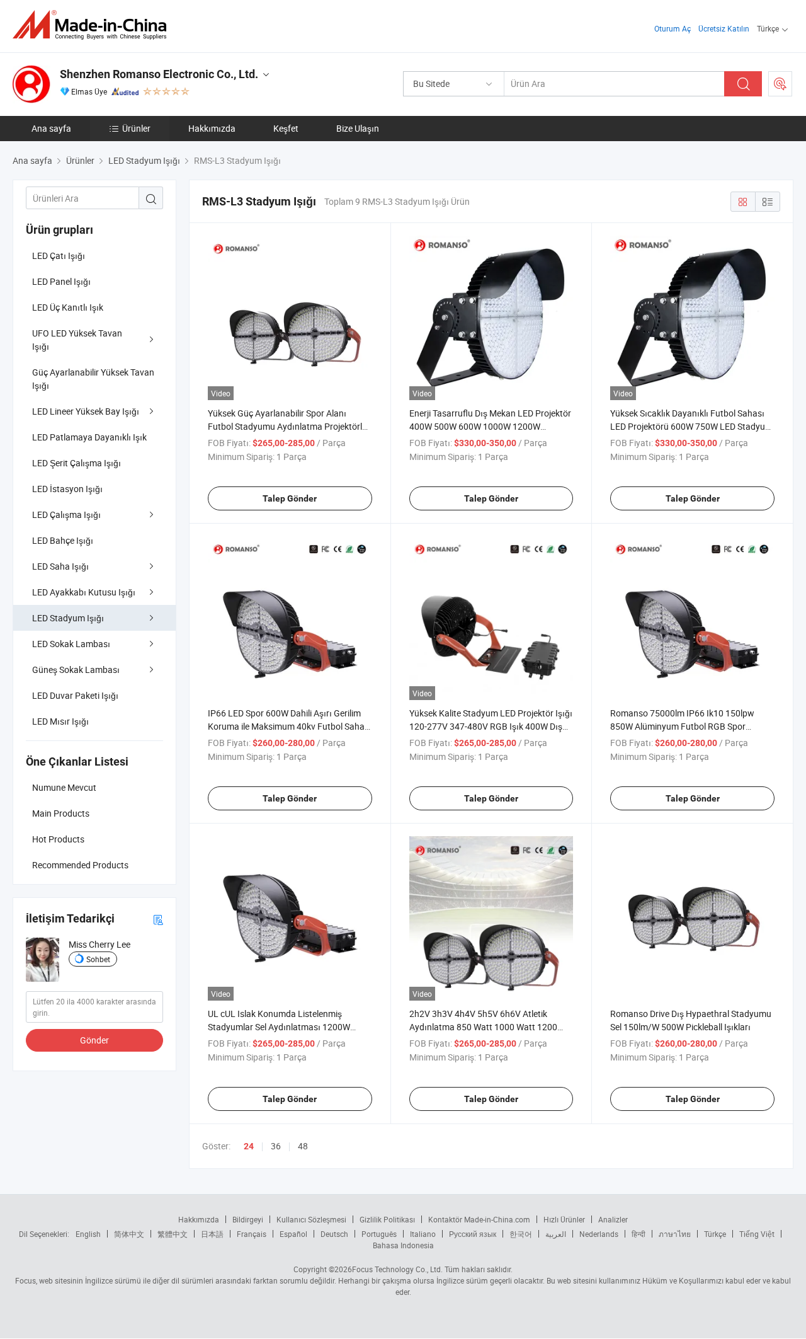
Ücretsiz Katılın (723, 28)
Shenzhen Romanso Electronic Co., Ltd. (159, 74)
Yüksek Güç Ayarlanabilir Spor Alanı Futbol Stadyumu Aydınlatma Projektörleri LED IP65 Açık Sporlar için (290, 426)
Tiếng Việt (757, 1234)
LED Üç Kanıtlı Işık (67, 307)
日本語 (212, 1234)
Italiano (423, 1234)
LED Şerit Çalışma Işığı (76, 463)
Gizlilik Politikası (387, 1219)
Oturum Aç (672, 28)
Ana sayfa (51, 128)
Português (379, 1234)
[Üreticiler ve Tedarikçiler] (93, 25)
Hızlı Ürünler (564, 1219)
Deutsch (334, 1234)
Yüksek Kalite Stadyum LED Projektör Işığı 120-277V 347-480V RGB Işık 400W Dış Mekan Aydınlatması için (490, 726)
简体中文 (129, 1234)
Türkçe (715, 1234)
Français (251, 1234)
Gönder (94, 1040)
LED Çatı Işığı (58, 255)
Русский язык (472, 1234)
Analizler (613, 1219)
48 (303, 1146)
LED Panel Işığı (61, 281)
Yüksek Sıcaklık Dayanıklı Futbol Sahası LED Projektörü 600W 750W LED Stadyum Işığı (691, 426)
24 (249, 1146)
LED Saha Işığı (60, 566)
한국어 (520, 1234)
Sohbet (98, 959)
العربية (555, 1234)
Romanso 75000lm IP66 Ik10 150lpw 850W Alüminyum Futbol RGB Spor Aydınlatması (682, 726)
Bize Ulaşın (357, 128)
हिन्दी (638, 1234)
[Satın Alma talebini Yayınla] (780, 83)
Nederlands (598, 1234)
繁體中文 (172, 1234)
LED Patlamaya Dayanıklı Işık (89, 437)
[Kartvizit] (158, 919)
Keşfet (285, 128)
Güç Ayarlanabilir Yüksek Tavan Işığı (93, 378)
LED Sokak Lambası (71, 644)
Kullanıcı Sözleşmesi (311, 1219)
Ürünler (136, 128)
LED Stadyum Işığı (68, 618)
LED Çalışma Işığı (66, 514)
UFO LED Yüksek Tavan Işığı (77, 339)
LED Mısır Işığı (60, 721)
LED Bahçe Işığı (62, 540)
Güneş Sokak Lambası (76, 669)
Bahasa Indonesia (403, 1245)
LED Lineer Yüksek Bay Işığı (85, 411)
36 (276, 1146)
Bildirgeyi (247, 1219)
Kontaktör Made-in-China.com (479, 1219)
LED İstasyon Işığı (67, 489)
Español (293, 1234)
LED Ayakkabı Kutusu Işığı (83, 592)
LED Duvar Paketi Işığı (75, 695)
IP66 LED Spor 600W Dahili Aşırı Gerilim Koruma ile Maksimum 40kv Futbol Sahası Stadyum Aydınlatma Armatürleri (290, 726)
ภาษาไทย (675, 1234)
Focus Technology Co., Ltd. (397, 1269)
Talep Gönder (290, 498)
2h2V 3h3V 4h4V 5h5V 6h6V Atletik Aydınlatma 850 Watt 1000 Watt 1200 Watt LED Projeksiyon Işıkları (483, 1027)
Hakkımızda (212, 128)
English (88, 1234)
